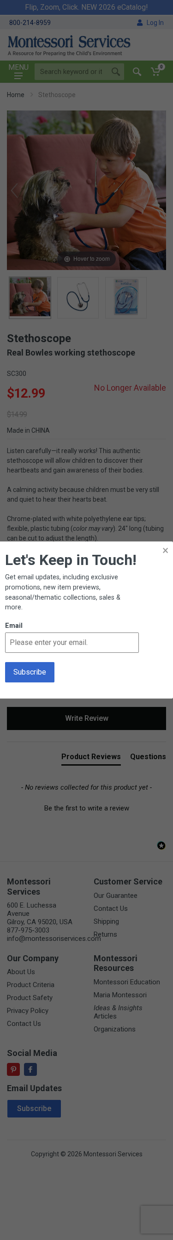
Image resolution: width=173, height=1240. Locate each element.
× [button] (165, 550)
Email (14, 626)
